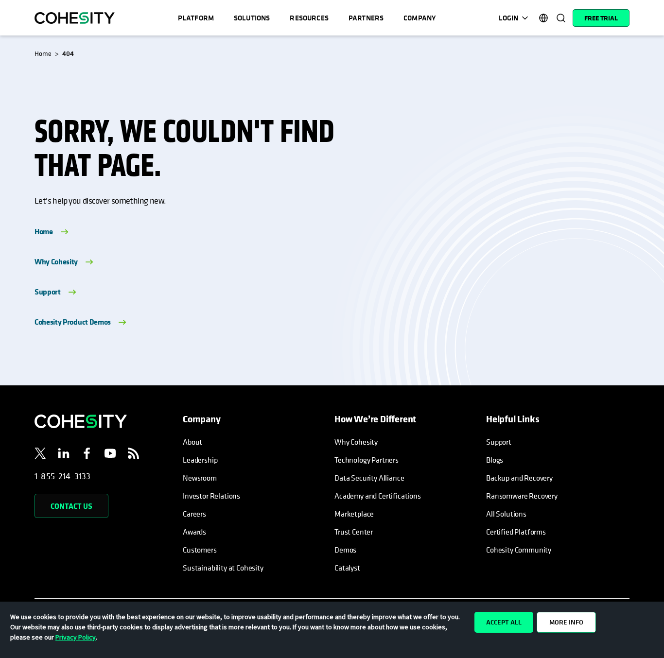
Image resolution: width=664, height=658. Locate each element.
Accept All (504, 622)
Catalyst (347, 567)
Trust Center (353, 531)
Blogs (494, 459)
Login (508, 18)
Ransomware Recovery (522, 495)
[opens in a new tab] (40, 455)
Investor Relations (211, 495)
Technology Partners (366, 459)
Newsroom (200, 477)
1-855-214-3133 (63, 476)
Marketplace (354, 513)
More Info (566, 622)
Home (44, 231)
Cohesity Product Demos (73, 321)
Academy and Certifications (377, 495)
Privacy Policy (75, 637)
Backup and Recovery (519, 477)
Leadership (200, 459)
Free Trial (601, 18)
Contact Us (71, 506)
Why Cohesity (56, 261)
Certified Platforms (516, 531)
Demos (345, 549)
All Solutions (506, 513)
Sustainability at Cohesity (223, 567)
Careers (194, 513)
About (192, 441)
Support (48, 291)
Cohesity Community (518, 549)
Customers (200, 549)
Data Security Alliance (369, 477)
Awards (194, 531)
